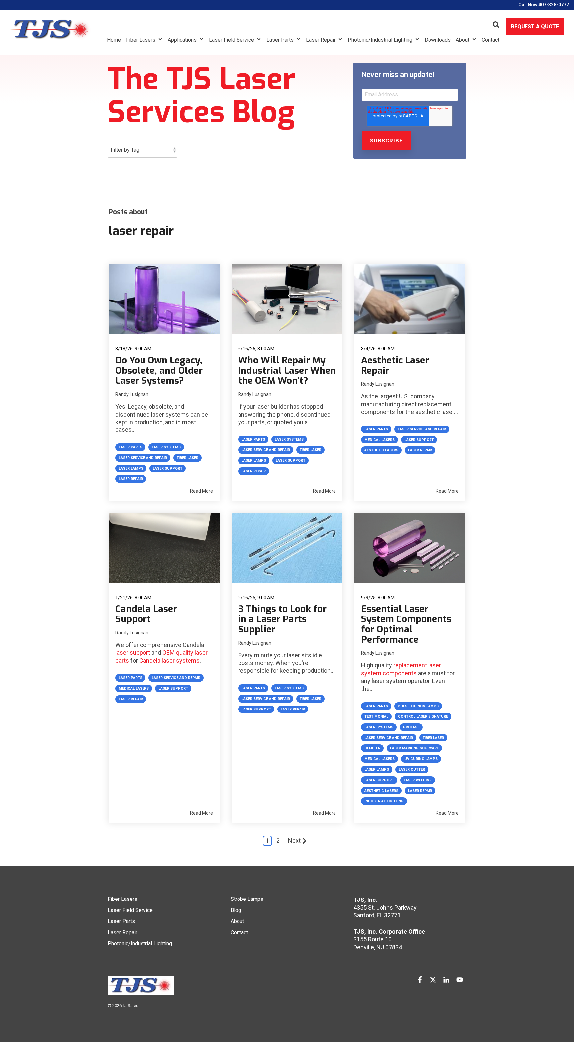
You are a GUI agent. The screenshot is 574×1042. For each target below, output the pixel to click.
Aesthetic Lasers (381, 450)
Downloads (438, 40)
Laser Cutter (412, 769)
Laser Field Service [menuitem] (130, 910)
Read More (201, 491)
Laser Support (167, 468)
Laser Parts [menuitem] (121, 921)
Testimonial (376, 716)
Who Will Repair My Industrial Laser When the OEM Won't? (287, 370)
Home (114, 40)
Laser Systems (166, 447)
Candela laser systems (169, 660)
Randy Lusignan (131, 394)
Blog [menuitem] (236, 910)
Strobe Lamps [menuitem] (247, 899)
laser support (132, 652)
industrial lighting (384, 801)
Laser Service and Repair (143, 458)
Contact (490, 40)
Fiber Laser (187, 458)
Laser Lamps (131, 468)
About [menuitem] (237, 921)
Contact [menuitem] (239, 932)
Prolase (411, 727)
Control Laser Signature (423, 716)
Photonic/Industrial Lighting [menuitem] (140, 943)
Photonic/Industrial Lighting (381, 40)
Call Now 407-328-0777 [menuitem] (543, 4)
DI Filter (372, 748)
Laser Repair (321, 40)
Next (294, 840)
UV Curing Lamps (421, 759)
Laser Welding (418, 780)
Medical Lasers (379, 440)
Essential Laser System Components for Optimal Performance (406, 624)
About (463, 40)
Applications (183, 40)
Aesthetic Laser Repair (395, 365)
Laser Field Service (232, 40)
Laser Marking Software (414, 748)
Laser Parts (280, 40)
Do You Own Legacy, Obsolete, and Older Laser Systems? (159, 370)
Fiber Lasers (141, 40)
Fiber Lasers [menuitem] (122, 899)
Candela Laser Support (146, 614)
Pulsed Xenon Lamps (418, 706)
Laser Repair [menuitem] (122, 932)
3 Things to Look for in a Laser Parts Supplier (282, 619)
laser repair (131, 479)
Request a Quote (535, 26)
